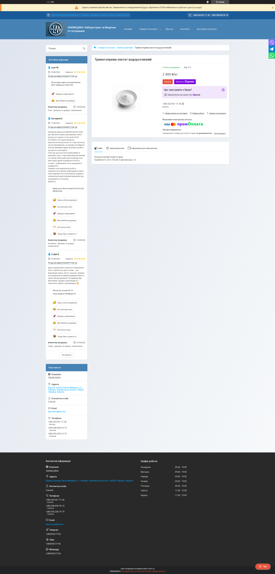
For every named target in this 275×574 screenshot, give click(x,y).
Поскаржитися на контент (131, 571)
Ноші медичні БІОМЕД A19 (64, 294)
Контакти (185, 29)
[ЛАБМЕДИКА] (55, 29)
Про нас (169, 29)
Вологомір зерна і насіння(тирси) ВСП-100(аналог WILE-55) (65, 83)
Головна (128, 29)
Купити (167, 82)
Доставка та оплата (207, 29)
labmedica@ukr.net (56, 411)
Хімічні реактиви (125, 48)
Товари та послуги (148, 29)
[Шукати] (83, 48)
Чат (265, 566)
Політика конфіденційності (155, 571)
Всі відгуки (66, 355)
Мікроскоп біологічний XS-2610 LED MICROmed (68, 189)
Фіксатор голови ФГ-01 (63, 290)
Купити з (180, 82)
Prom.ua (151, 569)
